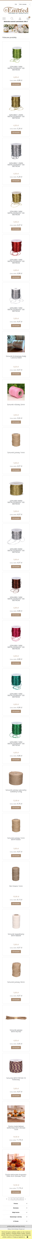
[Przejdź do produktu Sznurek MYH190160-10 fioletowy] (16, 1065)
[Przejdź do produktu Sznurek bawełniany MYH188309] (16, 921)
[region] (16, 28)
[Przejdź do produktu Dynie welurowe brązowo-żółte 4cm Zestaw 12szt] (16, 1162)
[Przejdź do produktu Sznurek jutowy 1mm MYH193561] (16, 825)
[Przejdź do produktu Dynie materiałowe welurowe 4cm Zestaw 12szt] (16, 1113)
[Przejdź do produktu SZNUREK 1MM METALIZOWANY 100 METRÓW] (16, 54)
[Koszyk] (28, 18)
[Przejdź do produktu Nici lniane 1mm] (16, 873)
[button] (4, 18)
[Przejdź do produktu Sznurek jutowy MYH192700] (16, 1017)
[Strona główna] (16, 10)
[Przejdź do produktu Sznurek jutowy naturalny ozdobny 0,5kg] (16, 777)
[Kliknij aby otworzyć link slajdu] (16, 28)
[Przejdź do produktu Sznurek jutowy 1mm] (16, 440)
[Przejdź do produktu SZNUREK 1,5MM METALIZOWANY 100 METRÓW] (16, 102)
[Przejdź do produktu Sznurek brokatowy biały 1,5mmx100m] (16, 343)
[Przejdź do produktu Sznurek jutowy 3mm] (16, 969)
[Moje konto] (20, 18)
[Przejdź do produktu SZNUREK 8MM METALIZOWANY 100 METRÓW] (16, 488)
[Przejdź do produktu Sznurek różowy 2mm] (16, 392)
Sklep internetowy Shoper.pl (16, 1229)
